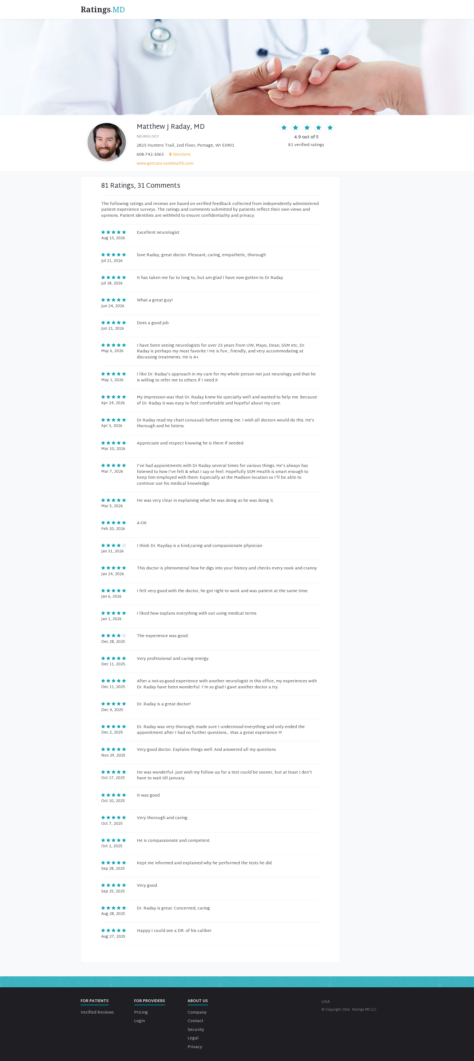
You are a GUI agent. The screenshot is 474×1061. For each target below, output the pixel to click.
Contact (195, 1021)
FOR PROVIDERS (149, 1001)
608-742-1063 (150, 154)
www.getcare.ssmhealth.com (165, 163)
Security (196, 1030)
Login (139, 1021)
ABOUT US (198, 1001)
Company (197, 1012)
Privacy (195, 1047)
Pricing (141, 1012)
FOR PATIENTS (95, 1001)
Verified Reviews (97, 1012)
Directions (182, 154)
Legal (193, 1038)
